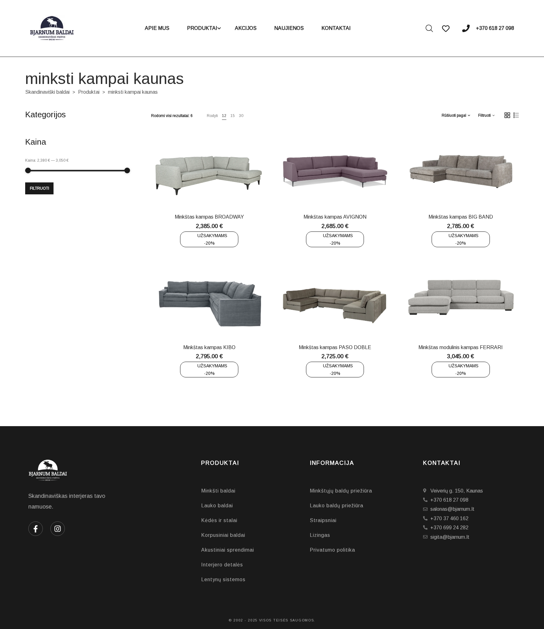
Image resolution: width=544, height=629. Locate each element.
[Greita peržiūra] (214, 193)
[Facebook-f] (35, 528)
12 (224, 116)
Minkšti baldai (218, 490)
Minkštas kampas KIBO (209, 347)
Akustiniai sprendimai (227, 550)
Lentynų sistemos (223, 579)
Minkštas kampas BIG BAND (460, 217)
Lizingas (320, 535)
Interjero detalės (222, 564)
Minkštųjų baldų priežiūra (341, 490)
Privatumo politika (332, 550)
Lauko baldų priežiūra (336, 505)
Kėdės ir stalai (219, 520)
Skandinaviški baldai (47, 92)
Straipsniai (323, 520)
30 (241, 116)
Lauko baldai (217, 505)
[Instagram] (57, 528)
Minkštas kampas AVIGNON (334, 217)
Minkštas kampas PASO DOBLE (335, 347)
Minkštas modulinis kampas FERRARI (460, 347)
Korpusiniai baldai (223, 535)
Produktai (88, 92)
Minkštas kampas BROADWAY (209, 217)
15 (232, 116)
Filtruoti (39, 188)
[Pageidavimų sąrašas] (230, 193)
